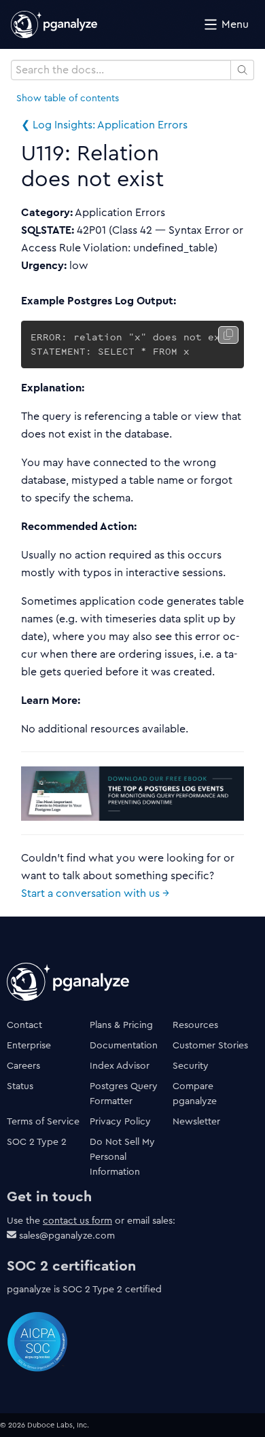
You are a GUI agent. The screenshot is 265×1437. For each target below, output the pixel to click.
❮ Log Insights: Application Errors (104, 124)
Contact (24, 1024)
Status (20, 1086)
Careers (23, 1065)
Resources (195, 1024)
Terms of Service (43, 1121)
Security (191, 1065)
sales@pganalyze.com (67, 1235)
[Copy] (228, 335)
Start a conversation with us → (95, 893)
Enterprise (29, 1045)
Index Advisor (119, 1065)
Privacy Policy (120, 1121)
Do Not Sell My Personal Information (122, 1156)
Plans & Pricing (121, 1024)
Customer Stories (210, 1045)
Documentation (124, 1045)
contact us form (77, 1220)
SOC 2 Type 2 (37, 1141)
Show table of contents (67, 98)
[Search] (243, 70)
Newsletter (196, 1121)
